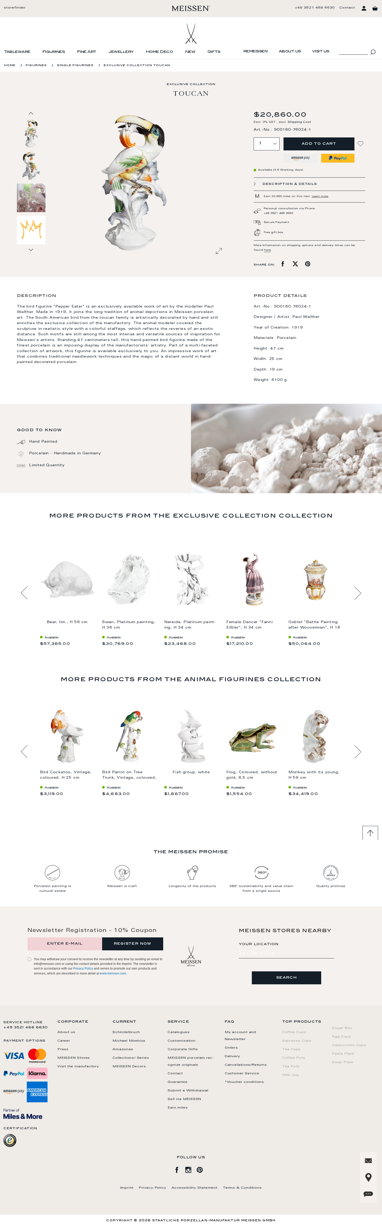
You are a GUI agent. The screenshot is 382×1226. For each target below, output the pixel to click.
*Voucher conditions (244, 1082)
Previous (24, 593)
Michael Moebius (129, 1040)
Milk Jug (290, 1075)
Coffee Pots (293, 1058)
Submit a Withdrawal (188, 1090)
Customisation (181, 1040)
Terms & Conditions (242, 1187)
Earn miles (178, 1107)
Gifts (213, 52)
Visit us (320, 51)
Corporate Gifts (183, 1049)
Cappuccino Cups (349, 1045)
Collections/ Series (131, 1058)
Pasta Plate (343, 1053)
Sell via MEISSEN (184, 1099)
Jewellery (121, 52)
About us (290, 51)
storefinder (15, 7)
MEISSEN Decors (129, 1066)
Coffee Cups (294, 1032)
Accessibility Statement (195, 1187)
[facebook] (179, 1169)
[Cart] (375, 8)
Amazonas (123, 1049)
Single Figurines (75, 65)
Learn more (320, 196)
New (190, 52)
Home (10, 65)
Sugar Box (342, 1028)
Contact (347, 7)
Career (63, 1040)
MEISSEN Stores (73, 1058)
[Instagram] (191, 1169)
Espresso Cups (297, 1040)
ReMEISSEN (255, 51)
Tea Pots (291, 1066)
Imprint (127, 1187)
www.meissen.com (113, 973)
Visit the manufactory (78, 1066)
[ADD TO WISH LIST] (361, 144)
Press (63, 1049)
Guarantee (177, 1082)
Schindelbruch (126, 1032)
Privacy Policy (83, 968)
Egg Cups (341, 1036)
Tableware (17, 52)
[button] (31, 165)
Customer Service (242, 1073)
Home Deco (159, 52)
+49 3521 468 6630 (315, 7)
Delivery (232, 1056)
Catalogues (178, 1032)
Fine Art (86, 52)
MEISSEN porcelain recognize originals (191, 1061)
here (267, 250)
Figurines (53, 52)
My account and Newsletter (240, 1036)
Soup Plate (342, 1062)
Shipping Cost (299, 122)
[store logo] (191, 8)
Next (357, 593)
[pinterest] (202, 1169)
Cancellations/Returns (246, 1065)
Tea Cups (291, 1049)
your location (259, 944)
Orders (231, 1047)
